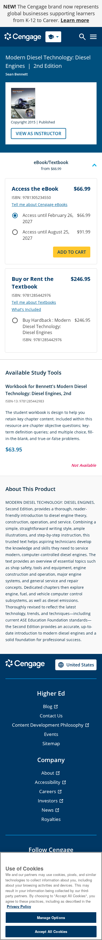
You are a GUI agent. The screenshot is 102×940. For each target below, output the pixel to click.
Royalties (51, 819)
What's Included (26, 309)
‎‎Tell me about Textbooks (34, 302)
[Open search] (82, 37)
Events (51, 734)
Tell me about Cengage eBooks (39, 204)
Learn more (75, 20)
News (48, 810)
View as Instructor (38, 134)
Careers (48, 791)
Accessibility (48, 782)
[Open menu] (93, 36)
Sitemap (51, 743)
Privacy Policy (19, 906)
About (48, 773)
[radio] (15, 215)
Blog (48, 706)
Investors (48, 801)
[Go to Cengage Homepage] (22, 36)
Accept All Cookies (51, 931)
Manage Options (51, 917)
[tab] (51, 165)
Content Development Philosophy (48, 725)
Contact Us (51, 715)
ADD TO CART (71, 252)
